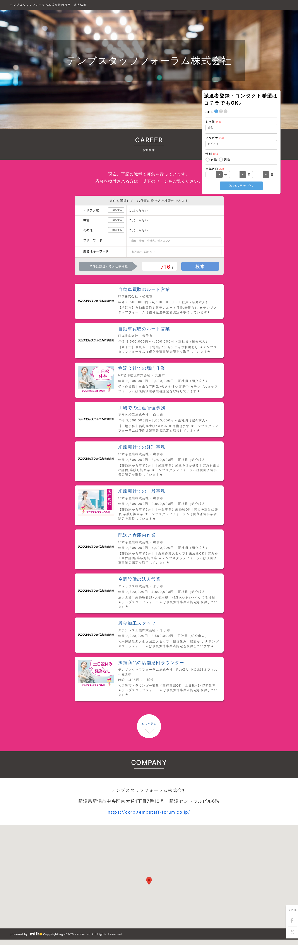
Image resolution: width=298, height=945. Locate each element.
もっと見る (149, 723)
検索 (200, 266)
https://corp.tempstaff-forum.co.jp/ (149, 812)
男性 (227, 159)
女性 (214, 159)
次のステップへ (241, 185)
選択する (116, 210)
